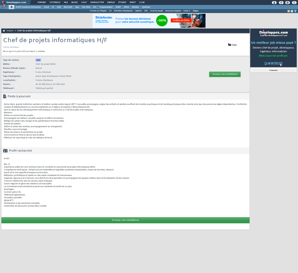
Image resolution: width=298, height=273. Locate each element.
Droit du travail (156, 11)
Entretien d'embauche (123, 11)
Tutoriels (54, 2)
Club (141, 2)
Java (77, 7)
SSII (146, 11)
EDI (94, 7)
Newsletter (97, 2)
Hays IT (32, 51)
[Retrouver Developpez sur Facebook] (295, 11)
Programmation (106, 7)
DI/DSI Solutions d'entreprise (28, 7)
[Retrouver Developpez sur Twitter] (292, 11)
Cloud (46, 7)
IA (53, 7)
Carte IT (186, 11)
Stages (196, 11)
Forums (41, 2)
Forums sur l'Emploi (98, 11)
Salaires (138, 11)
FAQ (65, 2)
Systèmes (146, 7)
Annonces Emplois (173, 11)
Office (126, 7)
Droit (132, 2)
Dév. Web (86, 7)
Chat (84, 2)
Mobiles (135, 7)
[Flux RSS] (288, 11)
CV (110, 11)
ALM (59, 7)
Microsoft (68, 7)
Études (122, 2)
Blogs (74, 2)
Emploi (111, 2)
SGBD (118, 7)
